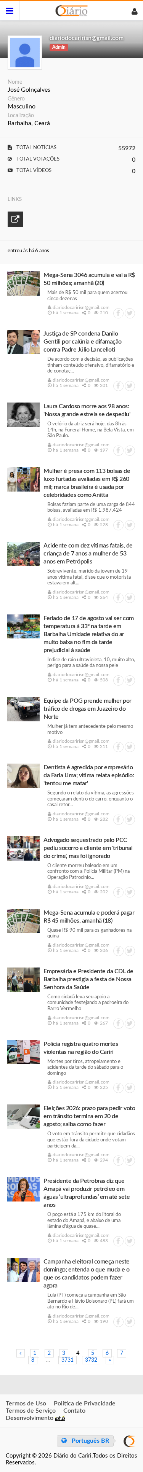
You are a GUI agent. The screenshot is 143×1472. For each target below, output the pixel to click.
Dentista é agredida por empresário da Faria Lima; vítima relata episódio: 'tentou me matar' (88, 775)
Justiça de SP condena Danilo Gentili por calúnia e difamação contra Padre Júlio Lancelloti (82, 342)
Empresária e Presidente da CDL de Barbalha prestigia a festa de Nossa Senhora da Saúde (88, 979)
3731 (67, 1360)
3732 (91, 1360)
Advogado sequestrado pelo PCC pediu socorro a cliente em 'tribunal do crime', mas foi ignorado (87, 848)
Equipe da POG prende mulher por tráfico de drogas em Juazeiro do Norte (87, 709)
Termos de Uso (26, 1403)
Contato (74, 1411)
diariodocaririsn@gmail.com (87, 38)
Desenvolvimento (30, 1418)
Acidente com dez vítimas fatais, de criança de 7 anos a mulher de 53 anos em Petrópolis (88, 554)
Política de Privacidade (85, 1403)
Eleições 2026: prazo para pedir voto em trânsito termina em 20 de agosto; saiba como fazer (89, 1116)
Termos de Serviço (31, 1411)
